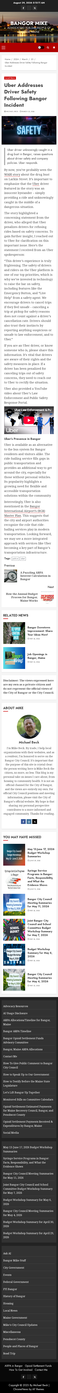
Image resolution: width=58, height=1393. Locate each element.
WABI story (12, 174)
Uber (35, 184)
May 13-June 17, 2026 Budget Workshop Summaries (41, 852)
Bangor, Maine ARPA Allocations (23, 1049)
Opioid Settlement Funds (38, 1366)
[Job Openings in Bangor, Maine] (14, 658)
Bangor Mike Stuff (14, 1260)
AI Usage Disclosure (15, 1013)
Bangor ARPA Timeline (17, 1031)
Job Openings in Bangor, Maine (37, 656)
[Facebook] (23, 821)
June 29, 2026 (35, 861)
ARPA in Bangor (14, 1366)
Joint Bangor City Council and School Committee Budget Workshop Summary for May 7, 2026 (40, 928)
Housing (8, 1303)
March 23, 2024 (28, 111)
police (15, 558)
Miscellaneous (12, 1332)
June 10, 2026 (35, 889)
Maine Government (15, 1317)
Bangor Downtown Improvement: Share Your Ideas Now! (40, 631)
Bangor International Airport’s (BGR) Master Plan (24, 510)
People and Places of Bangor (20, 1346)
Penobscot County (14, 1339)
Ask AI (7, 1253)
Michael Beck (12, 111)
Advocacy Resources (15, 1006)
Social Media (11, 1132)
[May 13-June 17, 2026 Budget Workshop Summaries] (14, 855)
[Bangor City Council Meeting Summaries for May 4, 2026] (14, 980)
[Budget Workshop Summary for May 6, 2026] (14, 955)
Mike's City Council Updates (20, 1325)
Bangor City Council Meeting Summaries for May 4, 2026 (40, 977)
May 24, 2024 (35, 639)
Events (7, 1275)
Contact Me (10, 1056)
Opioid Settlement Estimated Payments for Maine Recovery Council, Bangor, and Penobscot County (28, 1110)
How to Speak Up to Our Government (26, 1074)
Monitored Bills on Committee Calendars (28, 1099)
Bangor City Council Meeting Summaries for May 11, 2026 (40, 902)
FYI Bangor (10, 1289)
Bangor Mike (29, 23)
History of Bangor (14, 1296)
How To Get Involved (20, 1370)
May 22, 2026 (35, 986)
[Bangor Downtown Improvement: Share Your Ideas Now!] (14, 633)
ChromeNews (20, 1389)
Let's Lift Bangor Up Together (21, 1092)
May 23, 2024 (35, 662)
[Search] (48, 47)
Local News (10, 78)
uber (23, 558)
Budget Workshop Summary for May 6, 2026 (40, 952)
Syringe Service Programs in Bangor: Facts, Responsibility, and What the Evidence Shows (40, 878)
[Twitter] (34, 821)
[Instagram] (29, 821)
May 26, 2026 (35, 911)
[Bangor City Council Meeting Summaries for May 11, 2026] (14, 905)
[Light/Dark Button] (41, 47)
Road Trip (9, 1353)
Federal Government (16, 1282)
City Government (13, 1267)
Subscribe (54, 47)
